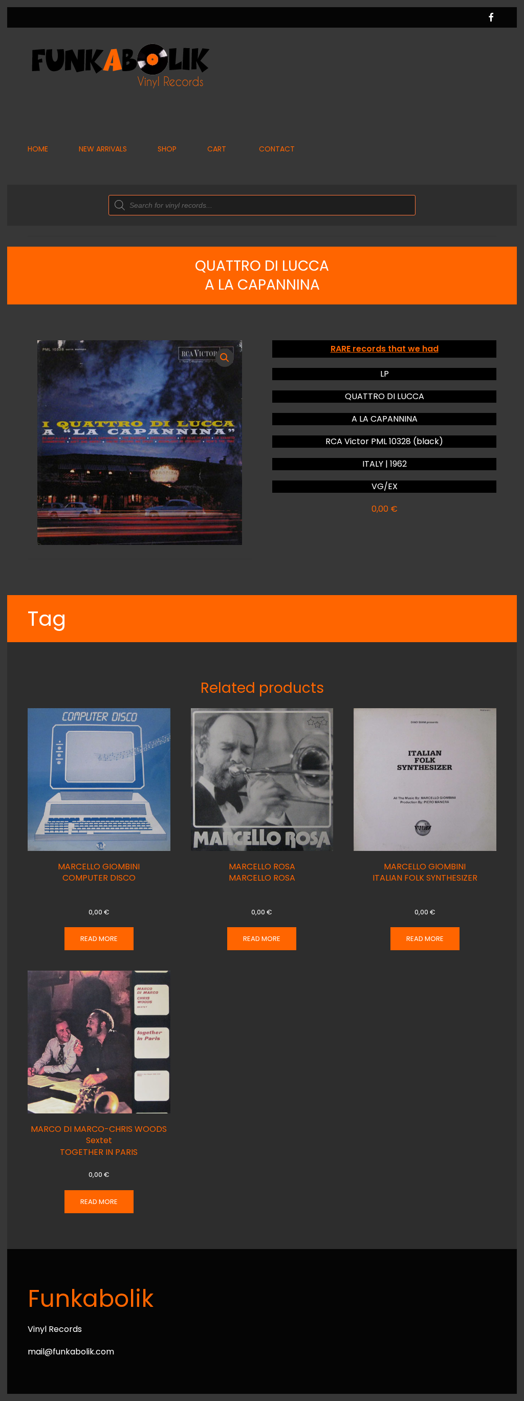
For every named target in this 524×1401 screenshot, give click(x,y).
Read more (99, 939)
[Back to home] (120, 65)
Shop (167, 149)
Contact (277, 149)
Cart (216, 149)
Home (38, 149)
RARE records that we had (385, 349)
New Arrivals (103, 149)
